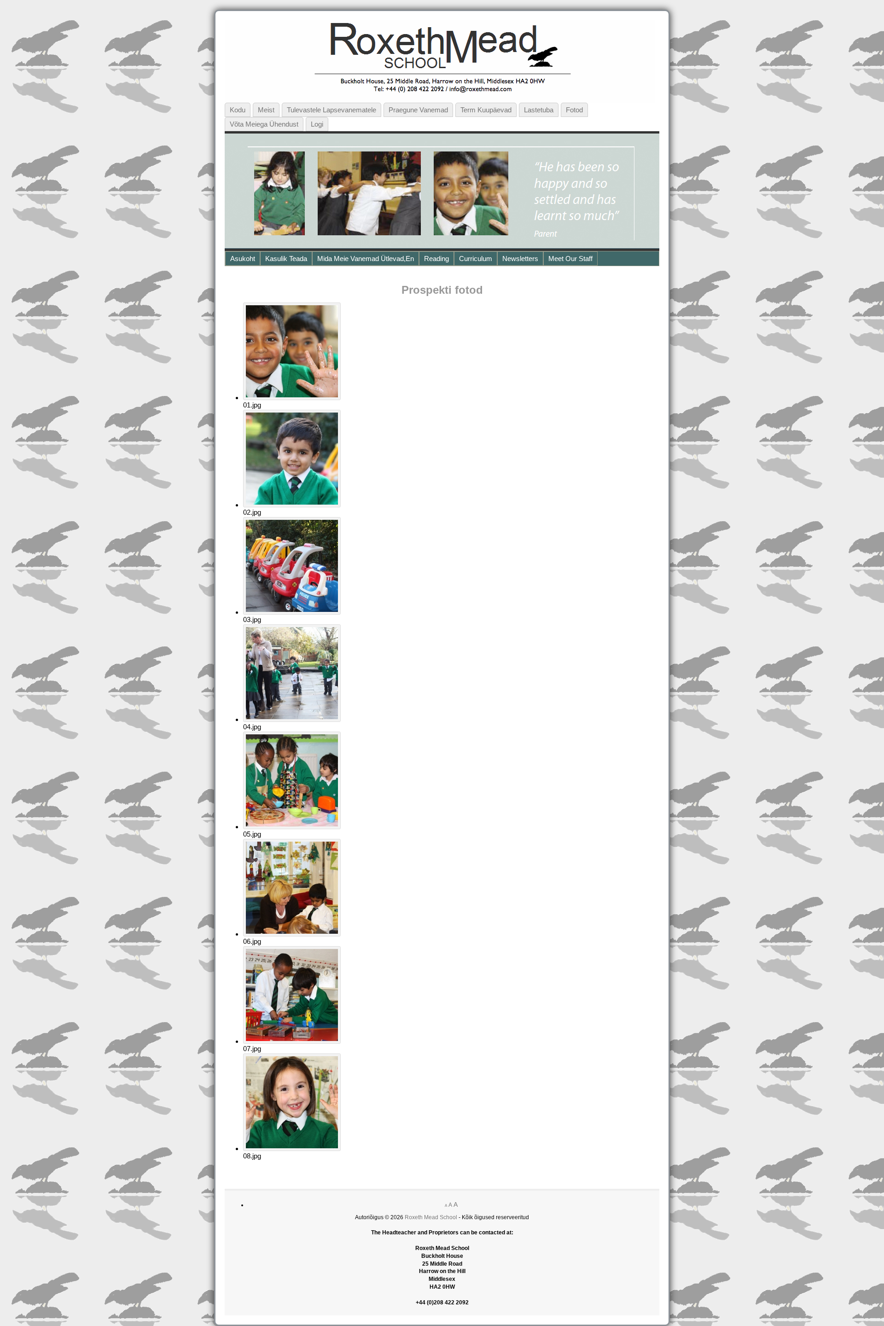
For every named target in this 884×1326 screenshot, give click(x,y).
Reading (436, 258)
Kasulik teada (286, 258)
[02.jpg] (292, 505)
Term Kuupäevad (486, 110)
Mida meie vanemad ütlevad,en (365, 258)
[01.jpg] (292, 397)
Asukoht (242, 258)
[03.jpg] (292, 612)
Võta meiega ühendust (264, 124)
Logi (317, 124)
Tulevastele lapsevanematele (331, 110)
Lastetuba (538, 110)
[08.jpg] (292, 1148)
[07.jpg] (292, 1041)
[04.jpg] (292, 719)
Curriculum (475, 258)
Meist (266, 110)
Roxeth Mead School (431, 1217)
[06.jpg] (292, 934)
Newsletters (520, 258)
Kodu (237, 110)
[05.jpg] (292, 827)
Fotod (574, 110)
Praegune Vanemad (418, 110)
